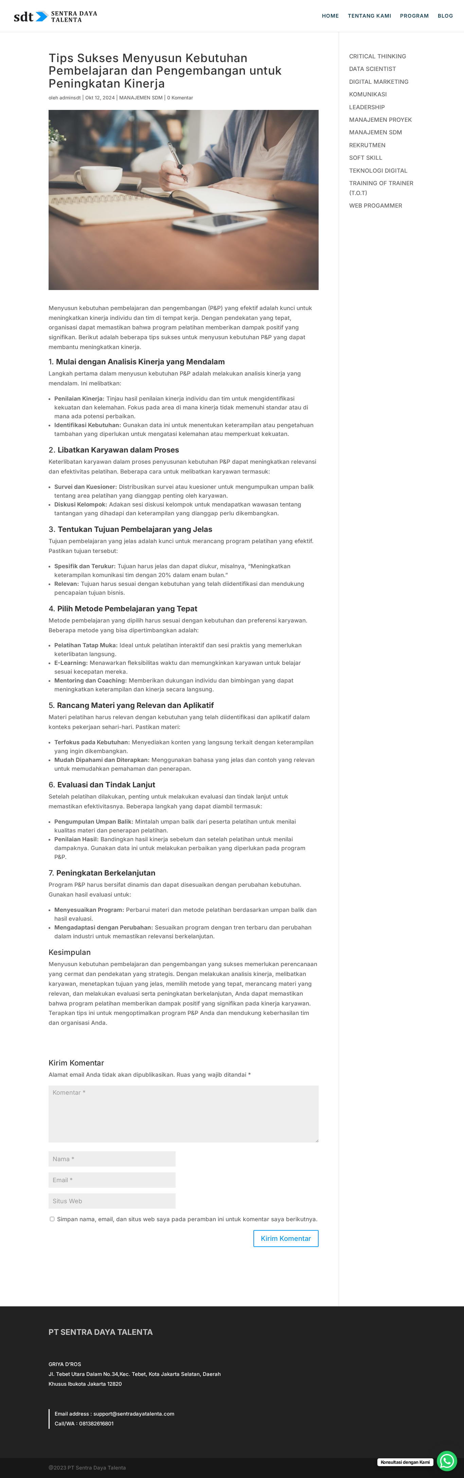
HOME (330, 16)
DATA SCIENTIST (372, 68)
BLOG (445, 16)
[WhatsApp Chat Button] (447, 1461)
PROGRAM (414, 16)
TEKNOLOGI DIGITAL (378, 170)
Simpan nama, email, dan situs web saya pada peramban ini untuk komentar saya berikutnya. (187, 1219)
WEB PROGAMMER (375, 205)
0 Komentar (180, 97)
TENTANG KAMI (369, 16)
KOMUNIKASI (368, 94)
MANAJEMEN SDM (141, 97)
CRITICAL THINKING (377, 56)
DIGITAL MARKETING (379, 81)
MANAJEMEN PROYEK (380, 119)
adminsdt (70, 97)
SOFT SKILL (365, 157)
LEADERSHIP (367, 107)
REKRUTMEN (367, 145)
